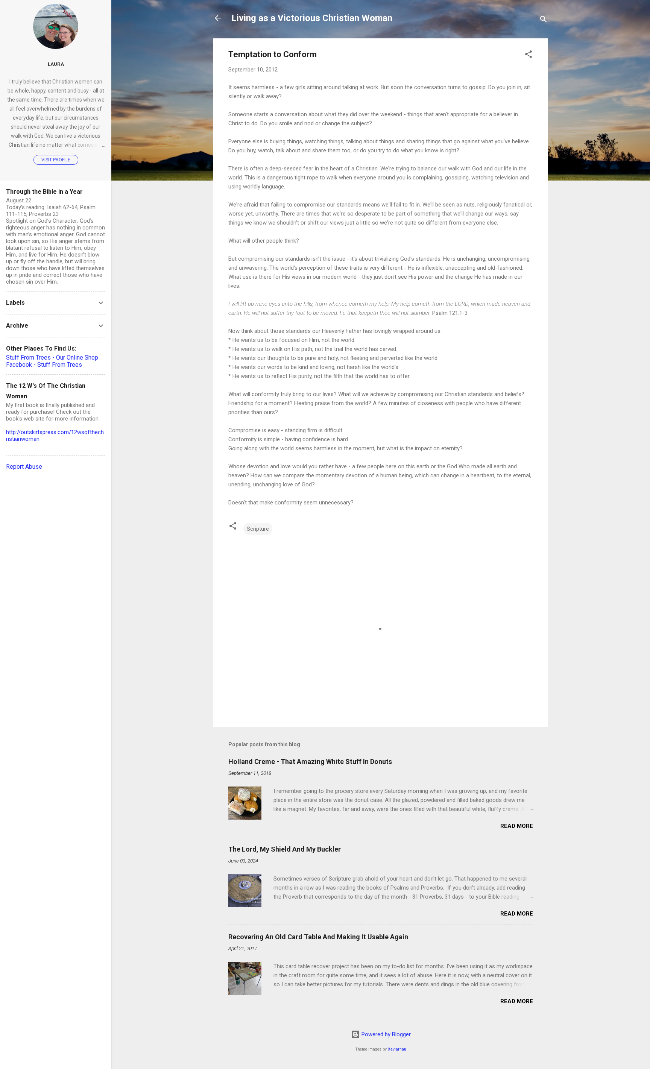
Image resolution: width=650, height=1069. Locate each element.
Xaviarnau (397, 1049)
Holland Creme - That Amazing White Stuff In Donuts (310, 761)
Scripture (258, 528)
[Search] (543, 20)
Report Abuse (24, 466)
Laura (56, 64)
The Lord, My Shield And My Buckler (284, 849)
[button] (528, 55)
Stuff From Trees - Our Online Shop (52, 357)
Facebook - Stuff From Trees (44, 364)
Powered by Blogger (385, 1034)
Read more (516, 826)
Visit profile (55, 159)
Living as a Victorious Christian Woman (311, 18)
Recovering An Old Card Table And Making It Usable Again (318, 937)
